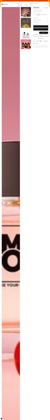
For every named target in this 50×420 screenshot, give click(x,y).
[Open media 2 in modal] (26, 12)
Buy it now (41, 35)
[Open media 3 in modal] (26, 23)
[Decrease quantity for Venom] (34, 33)
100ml (38, 14)
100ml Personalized (44, 14)
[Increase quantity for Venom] (37, 33)
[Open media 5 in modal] (26, 44)
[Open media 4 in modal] (26, 34)
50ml (34, 14)
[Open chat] (1, 418)
